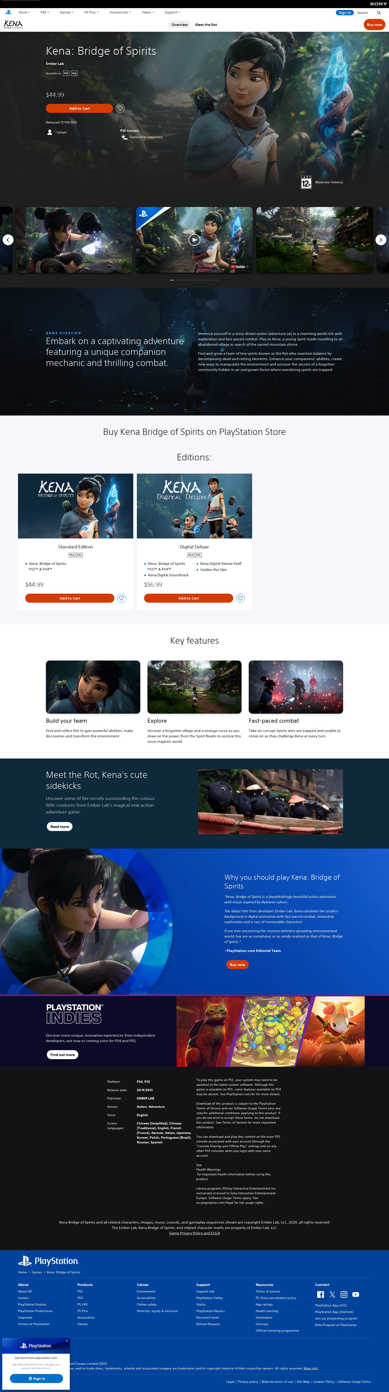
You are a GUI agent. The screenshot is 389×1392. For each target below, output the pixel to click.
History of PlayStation (34, 1324)
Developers (264, 1317)
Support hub (205, 1291)
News (146, 12)
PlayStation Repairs (210, 1311)
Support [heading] (203, 1284)
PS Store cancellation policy (276, 1298)
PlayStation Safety (209, 1298)
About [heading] (23, 1284)
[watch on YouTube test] (239, 266)
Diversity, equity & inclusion (157, 1311)
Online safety (146, 1304)
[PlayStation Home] (8, 12)
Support (171, 12)
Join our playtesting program (336, 1318)
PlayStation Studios (32, 1304)
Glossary (262, 1324)
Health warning (267, 1311)
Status (201, 1304)
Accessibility (146, 1298)
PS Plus (90, 12)
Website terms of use (277, 1382)
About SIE (25, 1291)
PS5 (43, 12)
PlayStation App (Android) (334, 1312)
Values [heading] (143, 1284)
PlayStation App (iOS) (330, 1305)
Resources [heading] (264, 1284)
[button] (194, 240)
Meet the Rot (206, 24)
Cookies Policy (323, 1382)
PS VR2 (82, 1304)
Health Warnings (208, 1169)
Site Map (303, 1382)
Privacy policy (248, 1382)
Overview (180, 24)
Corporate (25, 1317)
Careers (23, 1298)
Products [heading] (85, 1284)
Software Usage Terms (354, 1382)
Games (65, 12)
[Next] (380, 239)
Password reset (207, 1317)
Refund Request (208, 1324)
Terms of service (268, 1291)
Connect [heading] (322, 1284)
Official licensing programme (277, 1330)
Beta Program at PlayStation (336, 1325)
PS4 (80, 1298)
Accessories (119, 12)
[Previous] (8, 239)
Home (22, 1272)
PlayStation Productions (35, 1311)
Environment (146, 1291)
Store (23, 12)
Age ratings (264, 1304)
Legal (230, 1382)
